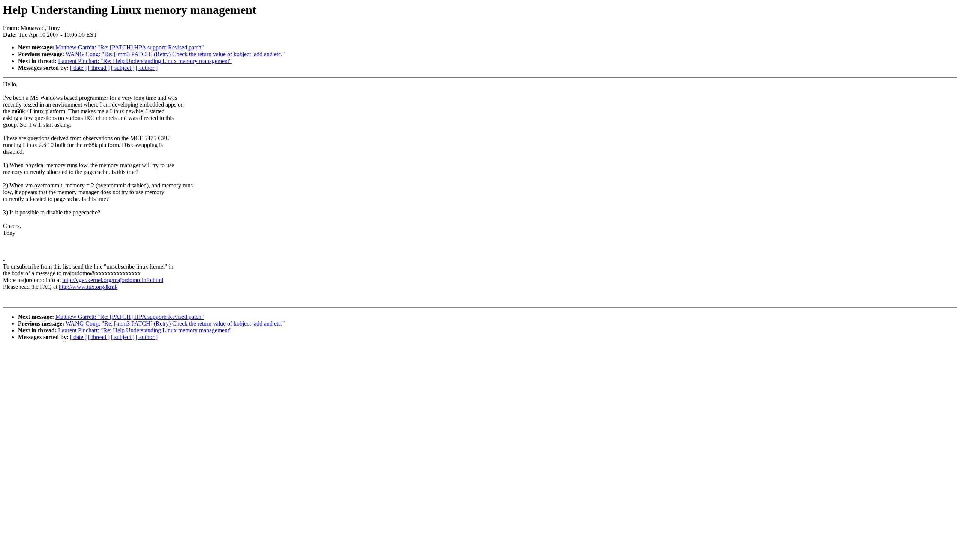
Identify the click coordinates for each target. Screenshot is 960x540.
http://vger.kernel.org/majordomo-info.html (112, 280)
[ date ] (78, 67)
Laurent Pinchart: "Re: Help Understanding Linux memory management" (145, 61)
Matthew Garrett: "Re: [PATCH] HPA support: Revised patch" (130, 47)
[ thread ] (99, 67)
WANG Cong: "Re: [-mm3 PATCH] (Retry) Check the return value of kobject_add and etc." (175, 54)
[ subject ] (122, 67)
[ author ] (147, 67)
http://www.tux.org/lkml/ (88, 287)
